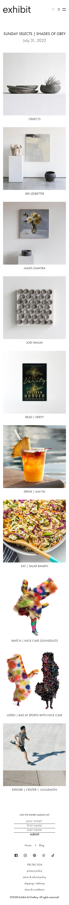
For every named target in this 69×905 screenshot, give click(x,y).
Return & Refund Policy (34, 877)
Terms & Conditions (34, 889)
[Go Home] (17, 9)
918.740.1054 (34, 864)
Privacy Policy (34, 870)
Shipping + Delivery (34, 883)
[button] (53, 9)
